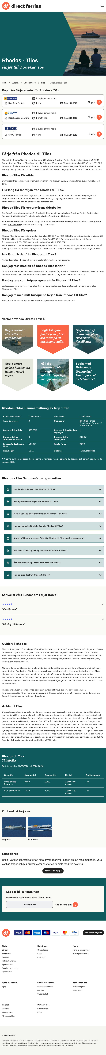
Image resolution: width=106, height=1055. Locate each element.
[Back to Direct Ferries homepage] (21, 6)
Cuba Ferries (42, 1009)
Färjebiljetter (7, 972)
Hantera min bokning (81, 950)
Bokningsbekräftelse (81, 954)
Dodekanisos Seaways (62, 221)
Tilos (43, 83)
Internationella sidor (45, 987)
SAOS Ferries (14, 225)
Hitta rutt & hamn (9, 961)
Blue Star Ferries (10, 221)
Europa (15, 83)
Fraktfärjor (41, 957)
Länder (5, 950)
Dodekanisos (30, 83)
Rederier (5, 957)
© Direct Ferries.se (8, 1035)
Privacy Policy (7, 1012)
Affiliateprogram (79, 987)
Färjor (39, 954)
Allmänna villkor (8, 1016)
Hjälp (4, 987)
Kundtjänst (6, 954)
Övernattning (42, 950)
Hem (4, 83)
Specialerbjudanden (10, 968)
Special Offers (7, 964)
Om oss (40, 990)
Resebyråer (77, 990)
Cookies (5, 1009)
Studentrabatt (42, 994)
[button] (54, 489)
